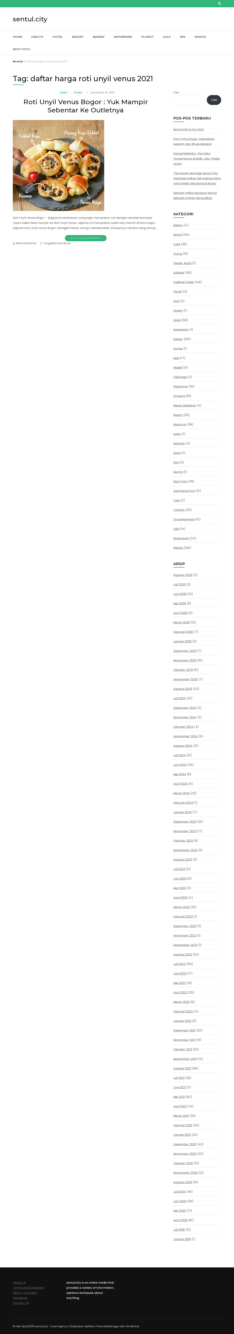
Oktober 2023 (183, 841)
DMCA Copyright (25, 1293)
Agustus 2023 (182, 860)
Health (37, 37)
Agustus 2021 (182, 1068)
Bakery (99, 37)
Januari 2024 (182, 812)
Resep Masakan (184, 405)
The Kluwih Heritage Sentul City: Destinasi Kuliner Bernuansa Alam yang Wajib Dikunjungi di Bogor (197, 178)
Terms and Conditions (28, 1288)
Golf (167, 37)
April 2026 (180, 613)
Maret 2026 (181, 622)
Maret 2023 (181, 907)
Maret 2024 (181, 793)
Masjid (177, 367)
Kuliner (78, 92)
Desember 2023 (184, 822)
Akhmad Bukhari (26, 243)
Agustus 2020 (182, 1182)
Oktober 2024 (183, 727)
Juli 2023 (179, 869)
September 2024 (185, 736)
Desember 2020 (184, 1144)
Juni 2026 (180, 594)
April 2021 (180, 1106)
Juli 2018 (179, 1230)
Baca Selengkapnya (86, 238)
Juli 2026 (179, 584)
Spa (182, 37)
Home (17, 37)
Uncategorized (184, 519)
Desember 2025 (184, 651)
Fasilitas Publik (183, 282)
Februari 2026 (183, 632)
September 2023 (185, 850)
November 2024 (185, 717)
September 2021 (185, 1059)
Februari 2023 (183, 917)
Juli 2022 (179, 964)
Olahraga (180, 377)
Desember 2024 (185, 708)
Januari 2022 (182, 1021)
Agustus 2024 (183, 746)
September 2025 (185, 679)
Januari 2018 (182, 1239)
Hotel (57, 37)
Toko (176, 500)
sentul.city (30, 19)
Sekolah (179, 443)
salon (177, 434)
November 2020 (184, 1154)
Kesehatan (181, 330)
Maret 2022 (181, 1002)
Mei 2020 (179, 1211)
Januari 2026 (182, 641)
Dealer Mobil (182, 263)
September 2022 (185, 945)
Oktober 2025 (183, 670)
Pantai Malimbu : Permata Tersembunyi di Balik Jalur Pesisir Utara (196, 158)
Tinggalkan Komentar (57, 243)
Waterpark (123, 37)
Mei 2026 (179, 603)
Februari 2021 (182, 1125)
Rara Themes (98, 1326)
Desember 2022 (184, 926)
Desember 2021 (184, 1030)
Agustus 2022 (182, 954)
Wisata (200, 37)
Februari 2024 (183, 803)
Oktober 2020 (183, 1163)
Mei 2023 (179, 888)
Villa (176, 529)
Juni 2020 (180, 1201)
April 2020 (180, 1220)
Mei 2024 (179, 774)
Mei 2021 (179, 1097)
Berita (177, 235)
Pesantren (180, 386)
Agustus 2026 (182, 575)
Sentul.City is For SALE (188, 129)
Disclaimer (20, 1298)
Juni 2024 (180, 765)
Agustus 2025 (182, 689)
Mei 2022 (179, 983)
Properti (179, 396)
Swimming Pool (184, 491)
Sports (178, 472)
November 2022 (184, 935)
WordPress (132, 1326)
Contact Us (21, 1303)
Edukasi (178, 273)
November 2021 (184, 1040)
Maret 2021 (181, 1116)
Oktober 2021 (182, 1049)
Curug (177, 254)
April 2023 (180, 898)
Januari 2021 (182, 1135)
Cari (176, 92)
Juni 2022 (179, 973)
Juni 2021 (179, 1087)
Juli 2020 (179, 1192)
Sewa (177, 453)
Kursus (178, 349)
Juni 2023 (179, 879)
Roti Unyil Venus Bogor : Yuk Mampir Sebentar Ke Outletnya (85, 106)
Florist (147, 37)
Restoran (179, 424)
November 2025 (184, 660)
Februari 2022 (183, 1011)
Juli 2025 (179, 698)
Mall (176, 358)
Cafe (176, 244)
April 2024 (180, 784)
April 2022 (180, 992)
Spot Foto (21, 49)
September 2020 (185, 1173)
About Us (19, 1283)
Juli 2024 (179, 755)
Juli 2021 (179, 1078)
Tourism (179, 510)
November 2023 (184, 831)
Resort (78, 37)
